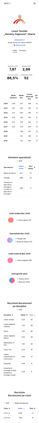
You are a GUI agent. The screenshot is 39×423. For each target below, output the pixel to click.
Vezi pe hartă (20, 45)
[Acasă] (7, 3)
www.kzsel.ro (19, 40)
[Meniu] (34, 3)
